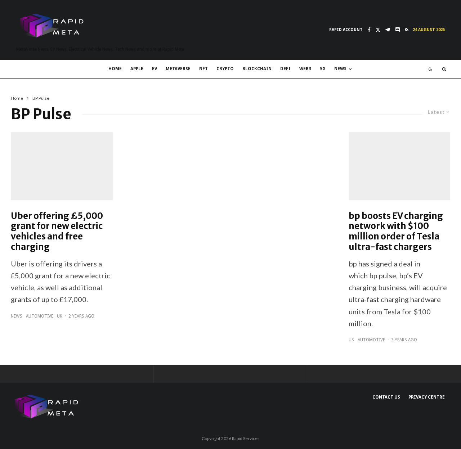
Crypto (225, 68)
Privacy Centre (426, 397)
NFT (203, 68)
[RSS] (406, 30)
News (340, 68)
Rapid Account (346, 29)
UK (59, 316)
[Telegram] (388, 30)
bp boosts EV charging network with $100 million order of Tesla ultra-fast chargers (396, 231)
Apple (136, 68)
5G (323, 68)
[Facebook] (369, 30)
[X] (378, 30)
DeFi (285, 68)
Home (115, 68)
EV (154, 68)
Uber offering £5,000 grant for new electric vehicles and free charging (57, 231)
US (351, 339)
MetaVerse (178, 68)
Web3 (305, 68)
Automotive (39, 316)
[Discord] (397, 30)
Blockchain (257, 68)
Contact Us (386, 397)
